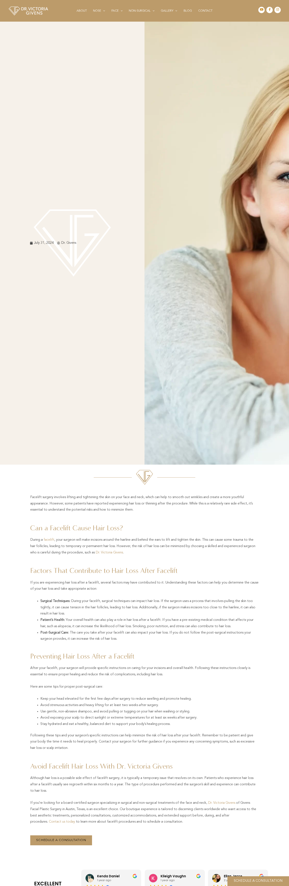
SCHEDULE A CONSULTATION (258, 881)
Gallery (167, 10)
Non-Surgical (140, 10)
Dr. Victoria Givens (109, 552)
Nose (97, 10)
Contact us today (62, 821)
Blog (188, 10)
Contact (205, 10)
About (82, 10)
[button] (103, 10)
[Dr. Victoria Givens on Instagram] (277, 9)
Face (115, 10)
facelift (49, 540)
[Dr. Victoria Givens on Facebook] (270, 9)
